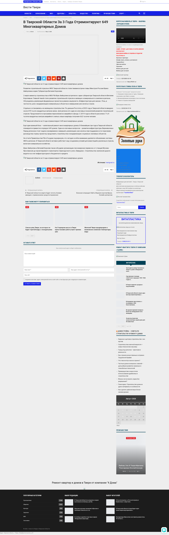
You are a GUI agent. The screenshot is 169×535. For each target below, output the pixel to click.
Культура (72, 13)
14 (135, 413)
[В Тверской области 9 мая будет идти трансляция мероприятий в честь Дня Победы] (110, 511)
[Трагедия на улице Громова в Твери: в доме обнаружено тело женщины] (120, 270)
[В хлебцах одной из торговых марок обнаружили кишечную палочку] (69, 519)
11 (122, 413)
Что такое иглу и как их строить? (129, 360)
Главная (46, 1)
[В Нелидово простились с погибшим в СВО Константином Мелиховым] (120, 304)
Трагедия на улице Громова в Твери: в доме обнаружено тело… (135, 269)
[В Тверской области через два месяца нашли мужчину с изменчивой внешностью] (120, 295)
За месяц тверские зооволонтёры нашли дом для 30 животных (135, 320)
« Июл (118, 425)
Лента (59, 1)
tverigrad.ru (110, 162)
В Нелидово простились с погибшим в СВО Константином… (134, 303)
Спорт (121, 13)
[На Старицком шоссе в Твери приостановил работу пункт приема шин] (69, 216)
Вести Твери (31, 7)
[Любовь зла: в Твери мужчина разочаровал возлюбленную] (131, 454)
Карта (64, 1)
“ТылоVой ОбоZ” (128, 192)
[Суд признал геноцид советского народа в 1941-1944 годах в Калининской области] (120, 278)
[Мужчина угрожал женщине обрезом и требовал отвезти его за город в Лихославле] (69, 511)
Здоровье (61, 13)
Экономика (26, 520)
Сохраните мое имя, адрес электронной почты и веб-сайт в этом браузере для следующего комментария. (55, 279)
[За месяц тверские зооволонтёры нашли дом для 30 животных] (120, 320)
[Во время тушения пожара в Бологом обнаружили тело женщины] (120, 312)
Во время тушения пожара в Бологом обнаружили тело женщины (134, 311)
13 (131, 413)
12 (126, 413)
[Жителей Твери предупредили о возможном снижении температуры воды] (98, 216)
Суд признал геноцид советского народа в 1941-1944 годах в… (135, 278)
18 (122, 416)
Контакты (53, 1)
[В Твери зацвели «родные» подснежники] (120, 287)
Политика (95, 13)
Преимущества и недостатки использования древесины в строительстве (128, 374)
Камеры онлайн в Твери (75, 1)
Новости (28, 13)
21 (135, 416)
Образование (40, 13)
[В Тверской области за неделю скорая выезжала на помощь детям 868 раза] (69, 502)
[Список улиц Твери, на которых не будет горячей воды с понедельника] (39, 216)
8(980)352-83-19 (126, 241)
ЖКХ (51, 13)
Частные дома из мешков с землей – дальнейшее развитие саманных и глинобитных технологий (130, 366)
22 (139, 416)
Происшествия (109, 13)
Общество (84, 13)
